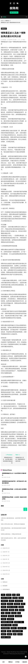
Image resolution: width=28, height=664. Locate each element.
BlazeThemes (21, 653)
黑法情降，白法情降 (6, 637)
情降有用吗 (17, 604)
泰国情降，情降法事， (6, 625)
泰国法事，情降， (22, 628)
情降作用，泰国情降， (6, 597)
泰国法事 (15, 625)
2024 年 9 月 (6, 574)
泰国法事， (13, 628)
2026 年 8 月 (6, 548)
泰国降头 (3, 631)
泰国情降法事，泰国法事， (7, 622)
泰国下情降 (4, 616)
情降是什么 (10, 604)
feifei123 (4, 39)
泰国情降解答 (6, 589)
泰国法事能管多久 (5, 628)
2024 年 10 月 (6, 570)
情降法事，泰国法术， (12, 607)
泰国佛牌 (5, 586)
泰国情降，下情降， (19, 622)
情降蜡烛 (11, 610)
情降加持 (15, 597)
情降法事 (3, 607)
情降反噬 (21, 597)
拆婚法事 (22, 610)
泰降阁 (14, 8)
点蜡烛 (9, 631)
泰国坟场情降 (18, 616)
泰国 (19, 613)
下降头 (3, 594)
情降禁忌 (21, 607)
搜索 (2, 506)
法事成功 (8, 613)
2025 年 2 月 (6, 555)
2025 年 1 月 (6, 559)
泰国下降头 (11, 616)
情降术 (23, 604)
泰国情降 (3, 619)
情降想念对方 (4, 601)
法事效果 (14, 613)
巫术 (14, 594)
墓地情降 (9, 594)
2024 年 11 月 (6, 566)
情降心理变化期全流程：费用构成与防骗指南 (13, 524)
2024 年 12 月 (6, 563)
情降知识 (4, 28)
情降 (18, 594)
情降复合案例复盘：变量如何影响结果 (11, 534)
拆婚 (16, 610)
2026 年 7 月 (6, 552)
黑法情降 (20, 634)
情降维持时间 (4, 610)
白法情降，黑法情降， (17, 631)
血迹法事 (3, 634)
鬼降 (15, 634)
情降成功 (11, 601)
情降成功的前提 (19, 601)
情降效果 (3, 604)
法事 (3, 613)
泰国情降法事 (10, 619)
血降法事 (9, 634)
